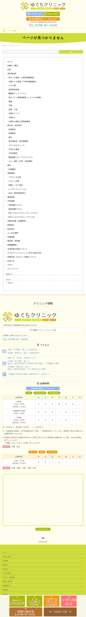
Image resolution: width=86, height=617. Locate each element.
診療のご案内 (12, 66)
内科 (9, 70)
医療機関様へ (12, 245)
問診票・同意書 (13, 241)
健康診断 (11, 197)
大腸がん (12, 117)
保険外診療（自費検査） (17, 221)
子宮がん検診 (14, 149)
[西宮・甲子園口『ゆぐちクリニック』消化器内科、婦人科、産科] (43, 7)
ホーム (10, 62)
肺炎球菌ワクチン (16, 209)
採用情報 (11, 237)
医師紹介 (11, 225)
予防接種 (11, 201)
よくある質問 (12, 233)
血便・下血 (13, 109)
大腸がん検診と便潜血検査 (19, 121)
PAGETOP (43, 542)
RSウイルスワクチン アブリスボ (22, 217)
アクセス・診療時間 (9, 577)
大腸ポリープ (14, 113)
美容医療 (11, 173)
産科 (9, 165)
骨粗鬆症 (12, 133)
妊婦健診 (12, 169)
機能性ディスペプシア (17, 93)
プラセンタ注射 (15, 177)
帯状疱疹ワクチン (16, 205)
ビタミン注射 (14, 181)
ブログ (10, 265)
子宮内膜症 (13, 153)
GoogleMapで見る (42, 529)
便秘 (10, 101)
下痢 (10, 105)
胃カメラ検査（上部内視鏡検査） (22, 77)
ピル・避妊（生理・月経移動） (21, 161)
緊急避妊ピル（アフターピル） (21, 157)
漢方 (10, 137)
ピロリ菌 (12, 85)
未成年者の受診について (17, 249)
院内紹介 (11, 229)
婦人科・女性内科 (14, 125)
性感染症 (12, 129)
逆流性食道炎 (14, 89)
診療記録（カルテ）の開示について (21, 257)
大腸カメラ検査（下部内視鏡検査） (23, 82)
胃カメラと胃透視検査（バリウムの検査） (26, 97)
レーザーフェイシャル (17, 189)
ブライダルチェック (17, 145)
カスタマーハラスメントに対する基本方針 (24, 253)
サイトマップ (12, 269)
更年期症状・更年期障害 (18, 141)
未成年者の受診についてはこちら (43, 388)
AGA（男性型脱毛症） (18, 193)
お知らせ (11, 261)
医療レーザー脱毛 (16, 185)
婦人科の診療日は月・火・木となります (43, 19)
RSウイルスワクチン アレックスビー (23, 213)
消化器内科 (11, 73)
